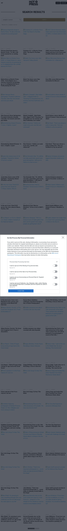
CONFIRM (21, 291)
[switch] (55, 265)
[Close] (63, 238)
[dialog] (33, 265)
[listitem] (33, 262)
